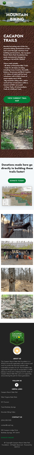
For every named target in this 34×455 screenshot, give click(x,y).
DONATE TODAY (17, 180)
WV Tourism (5, 402)
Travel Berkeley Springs (8, 407)
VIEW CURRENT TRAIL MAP (17, 99)
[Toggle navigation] (30, 3)
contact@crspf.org (7, 425)
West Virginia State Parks (9, 397)
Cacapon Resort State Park (9, 392)
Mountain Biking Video (8, 412)
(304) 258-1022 (6, 420)
